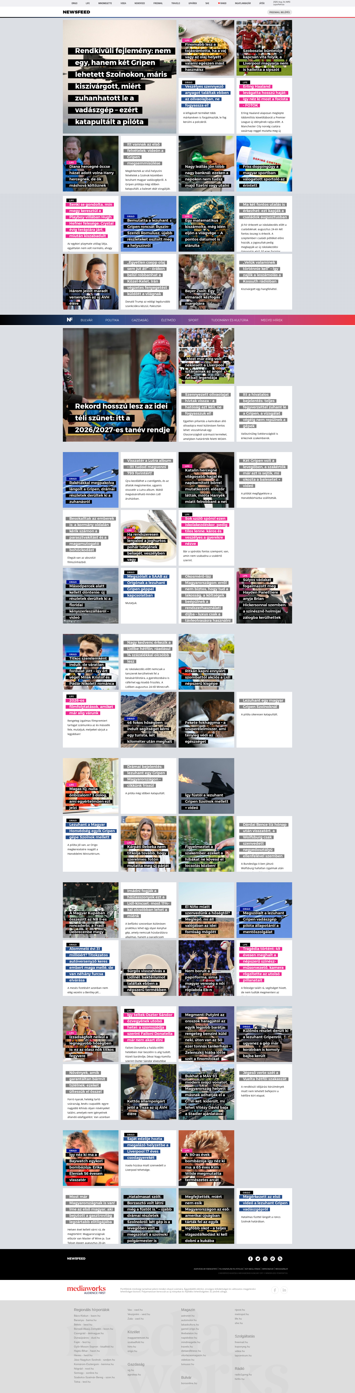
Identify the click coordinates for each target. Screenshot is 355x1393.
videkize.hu (187, 1359)
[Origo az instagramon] (265, 1258)
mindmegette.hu (190, 1342)
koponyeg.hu (242, 1346)
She (207, 3)
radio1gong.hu (243, 1374)
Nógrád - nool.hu (84, 1368)
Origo (74, 3)
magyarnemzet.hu (138, 1337)
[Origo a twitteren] (258, 1258)
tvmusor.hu (187, 1364)
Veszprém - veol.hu (139, 1314)
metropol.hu (242, 1314)
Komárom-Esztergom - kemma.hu (94, 1364)
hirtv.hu (132, 1346)
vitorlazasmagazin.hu (193, 1355)
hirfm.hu (239, 1378)
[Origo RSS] (280, 1258)
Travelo (175, 3)
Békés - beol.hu (83, 1324)
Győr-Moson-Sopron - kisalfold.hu (94, 1346)
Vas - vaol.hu (135, 1309)
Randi (223, 3)
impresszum (267, 1269)
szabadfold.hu (136, 1342)
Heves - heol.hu (83, 1355)
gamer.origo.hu (190, 1328)
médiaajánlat (281, 1269)
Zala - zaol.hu (136, 1318)
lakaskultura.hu (190, 1324)
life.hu (238, 1318)
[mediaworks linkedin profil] (284, 1290)
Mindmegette (105, 3)
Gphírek (193, 3)
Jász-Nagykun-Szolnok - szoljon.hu (94, 1359)
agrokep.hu (134, 1374)
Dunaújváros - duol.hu (87, 1337)
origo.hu (132, 1351)
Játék (262, 3)
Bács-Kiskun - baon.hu (87, 1315)
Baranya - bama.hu (85, 1320)
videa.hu (240, 1351)
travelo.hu (187, 1346)
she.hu (239, 1323)
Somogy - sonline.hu (86, 1372)
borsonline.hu (189, 1383)
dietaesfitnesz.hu (191, 1350)
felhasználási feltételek (231, 1269)
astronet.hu (188, 1315)
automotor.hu (189, 1320)
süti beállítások (252, 1269)
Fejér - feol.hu (82, 1342)
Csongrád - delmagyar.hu (89, 1333)
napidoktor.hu (189, 1337)
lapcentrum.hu (243, 1355)
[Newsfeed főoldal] (76, 1258)
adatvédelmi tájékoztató (205, 1269)
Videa (123, 3)
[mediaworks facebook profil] (275, 1290)
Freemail (158, 3)
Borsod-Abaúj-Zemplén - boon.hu (93, 1328)
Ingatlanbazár (243, 3)
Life (88, 3)
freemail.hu (241, 1342)
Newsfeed (140, 3)
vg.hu (131, 1370)
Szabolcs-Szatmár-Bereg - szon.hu (94, 1377)
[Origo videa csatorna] (272, 1258)
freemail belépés (279, 12)
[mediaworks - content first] (86, 1290)
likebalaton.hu (189, 1333)
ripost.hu (240, 1309)
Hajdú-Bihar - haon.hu (87, 1350)
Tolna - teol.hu (82, 1381)
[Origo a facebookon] (250, 1258)
